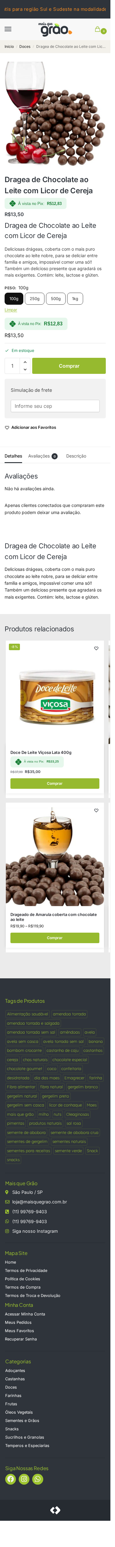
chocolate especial (69, 1059)
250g (35, 298)
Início (9, 46)
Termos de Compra (22, 1287)
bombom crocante (24, 1050)
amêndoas (70, 1032)
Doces (24, 46)
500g (56, 298)
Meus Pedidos (18, 1322)
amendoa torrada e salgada (33, 1023)
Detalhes (13, 455)
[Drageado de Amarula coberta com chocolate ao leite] (55, 854)
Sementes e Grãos (22, 1420)
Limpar (11, 309)
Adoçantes (15, 1370)
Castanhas (15, 1379)
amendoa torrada (69, 1013)
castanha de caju (63, 1050)
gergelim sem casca (25, 1104)
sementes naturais (69, 1141)
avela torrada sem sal (63, 1041)
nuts (57, 1114)
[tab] (13, 455)
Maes (92, 1104)
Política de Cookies (22, 1279)
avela (90, 1032)
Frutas (11, 1404)
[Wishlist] (96, 648)
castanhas (92, 1050)
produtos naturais (45, 1123)
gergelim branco (83, 1086)
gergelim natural (22, 1095)
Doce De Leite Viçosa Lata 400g (40, 752)
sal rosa (74, 1123)
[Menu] (14, 29)
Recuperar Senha (21, 1339)
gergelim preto (55, 1095)
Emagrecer (74, 1077)
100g (14, 298)
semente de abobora (26, 1132)
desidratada (18, 1077)
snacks (13, 1159)
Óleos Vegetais (19, 1412)
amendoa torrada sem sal (31, 1032)
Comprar (69, 366)
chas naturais (35, 1059)
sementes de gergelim (27, 1141)
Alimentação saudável (27, 1013)
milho (44, 1114)
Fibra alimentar (21, 1086)
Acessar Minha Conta (25, 1314)
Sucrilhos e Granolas (24, 1437)
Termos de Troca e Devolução (32, 1295)
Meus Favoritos (19, 1330)
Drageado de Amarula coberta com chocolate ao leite (53, 917)
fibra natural (51, 1086)
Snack (92, 1150)
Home (10, 1262)
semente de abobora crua (74, 1132)
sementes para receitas (28, 1150)
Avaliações (42, 455)
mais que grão (20, 1114)
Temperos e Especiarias (27, 1445)
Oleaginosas (77, 1114)
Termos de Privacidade (26, 1270)
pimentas (15, 1123)
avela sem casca (22, 1041)
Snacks (12, 1429)
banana (96, 1041)
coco (51, 1068)
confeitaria (71, 1068)
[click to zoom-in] (55, 116)
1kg (75, 298)
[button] (99, 29)
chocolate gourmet (24, 1068)
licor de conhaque (65, 1104)
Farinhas (13, 1395)
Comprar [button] (55, 783)
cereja (12, 1059)
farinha (95, 1077)
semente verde (68, 1150)
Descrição (76, 455)
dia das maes (46, 1077)
